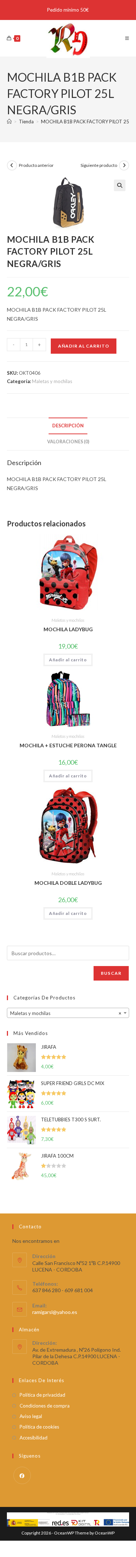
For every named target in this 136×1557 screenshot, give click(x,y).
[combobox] (68, 1013)
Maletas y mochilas (52, 381)
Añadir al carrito (83, 346)
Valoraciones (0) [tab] (68, 441)
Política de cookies (39, 1427)
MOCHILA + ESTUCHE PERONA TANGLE (68, 745)
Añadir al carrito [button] (68, 659)
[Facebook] (22, 1475)
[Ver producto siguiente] (124, 165)
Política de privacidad (42, 1395)
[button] (119, 185)
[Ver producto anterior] (12, 165)
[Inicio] (9, 121)
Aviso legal (31, 1416)
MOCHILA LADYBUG (68, 629)
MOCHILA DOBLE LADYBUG (68, 883)
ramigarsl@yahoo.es (54, 1312)
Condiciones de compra (45, 1406)
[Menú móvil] (127, 38)
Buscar (111, 973)
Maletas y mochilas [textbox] (66, 1013)
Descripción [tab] (68, 425)
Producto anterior (36, 165)
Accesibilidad (34, 1438)
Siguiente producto (99, 165)
